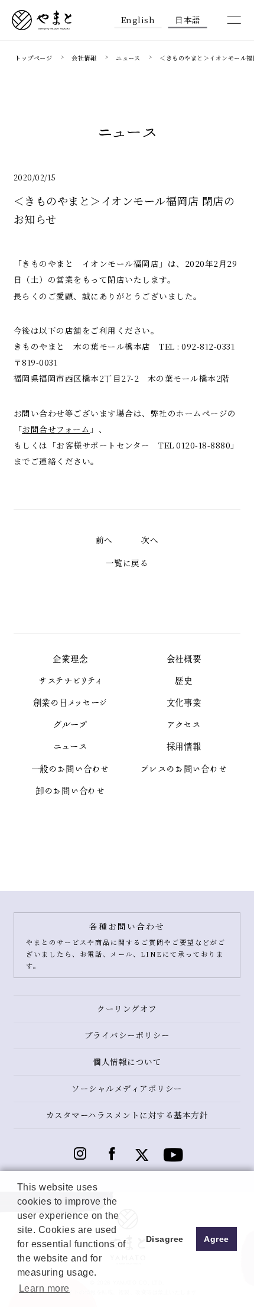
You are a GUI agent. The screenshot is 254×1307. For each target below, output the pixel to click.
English (138, 19)
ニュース (128, 57)
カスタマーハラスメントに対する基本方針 (127, 1115)
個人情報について (127, 1061)
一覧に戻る (127, 563)
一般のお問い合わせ (70, 769)
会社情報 (83, 57)
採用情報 (184, 747)
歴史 (183, 681)
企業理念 (70, 659)
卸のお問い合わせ (70, 791)
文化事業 (184, 703)
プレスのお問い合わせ (184, 769)
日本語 (188, 19)
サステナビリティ (70, 681)
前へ (104, 540)
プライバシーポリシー (127, 1035)
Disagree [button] (165, 1239)
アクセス (184, 725)
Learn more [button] (44, 1288)
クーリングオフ (127, 1008)
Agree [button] (216, 1239)
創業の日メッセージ (70, 703)
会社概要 (184, 659)
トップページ (33, 57)
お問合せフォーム (56, 429)
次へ (149, 540)
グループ (70, 725)
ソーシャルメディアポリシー (127, 1088)
